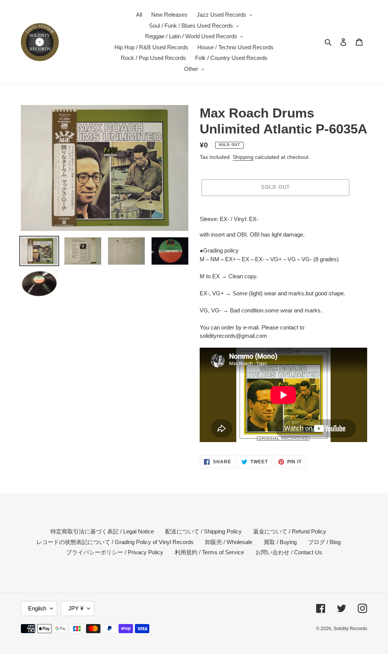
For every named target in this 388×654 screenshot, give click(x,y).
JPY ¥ (75, 608)
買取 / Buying (280, 542)
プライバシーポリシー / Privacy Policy (114, 552)
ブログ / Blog (324, 542)
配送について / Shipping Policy (203, 531)
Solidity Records (350, 628)
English (37, 608)
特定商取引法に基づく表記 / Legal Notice (102, 531)
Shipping (243, 157)
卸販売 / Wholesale (228, 542)
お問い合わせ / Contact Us (288, 552)
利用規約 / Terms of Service (209, 552)
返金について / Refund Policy (289, 531)
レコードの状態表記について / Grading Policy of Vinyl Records (115, 542)
